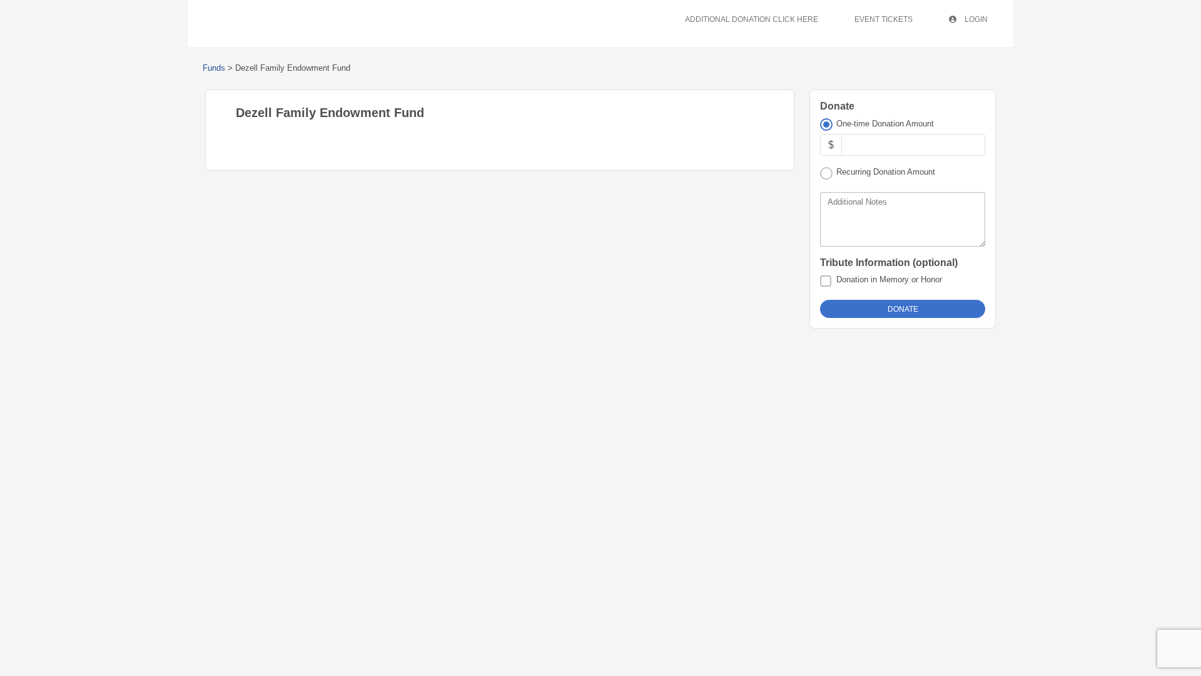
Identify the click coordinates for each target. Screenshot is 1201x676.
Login (975, 19)
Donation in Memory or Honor (889, 279)
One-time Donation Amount (885, 123)
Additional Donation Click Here (751, 19)
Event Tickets (883, 19)
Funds (214, 68)
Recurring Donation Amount (885, 172)
